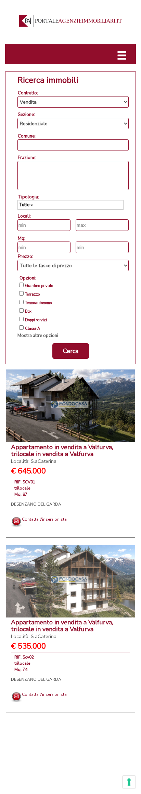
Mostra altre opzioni (37, 336)
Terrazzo (32, 294)
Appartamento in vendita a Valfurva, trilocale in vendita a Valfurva (62, 454)
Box (28, 312)
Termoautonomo (38, 303)
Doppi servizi (36, 320)
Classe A (32, 329)
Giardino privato (39, 286)
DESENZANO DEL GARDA (36, 504)
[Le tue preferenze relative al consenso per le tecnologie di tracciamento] (129, 782)
